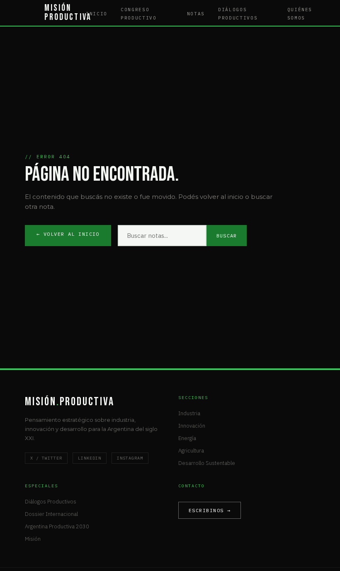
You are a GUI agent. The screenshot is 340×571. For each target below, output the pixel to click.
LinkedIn (89, 458)
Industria (189, 413)
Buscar (226, 235)
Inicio (96, 14)
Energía (187, 438)
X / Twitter (46, 458)
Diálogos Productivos (50, 501)
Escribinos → (210, 510)
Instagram (130, 458)
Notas (196, 14)
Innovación (191, 425)
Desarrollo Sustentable (206, 463)
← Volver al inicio (68, 234)
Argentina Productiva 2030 (57, 526)
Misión (33, 538)
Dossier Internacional (51, 514)
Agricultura (191, 450)
